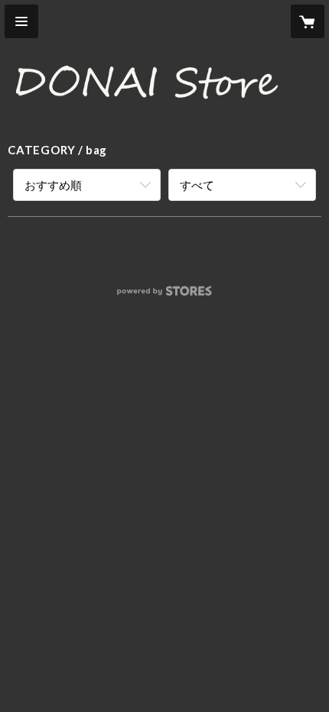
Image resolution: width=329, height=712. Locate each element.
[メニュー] (21, 21)
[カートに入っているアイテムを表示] (307, 21)
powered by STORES (165, 295)
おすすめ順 (53, 185)
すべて (197, 185)
